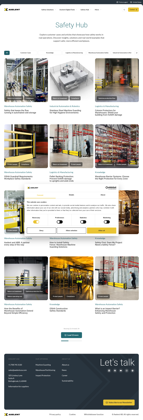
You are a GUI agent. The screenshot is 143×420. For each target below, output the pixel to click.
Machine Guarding (43, 365)
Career (64, 375)
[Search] (124, 10)
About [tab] (103, 195)
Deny (41, 230)
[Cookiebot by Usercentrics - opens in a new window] (107, 188)
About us (65, 365)
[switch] (60, 222)
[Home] (12, 9)
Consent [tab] (40, 195)
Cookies (72, 414)
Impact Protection (43, 375)
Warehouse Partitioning (45, 370)
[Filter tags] (137, 53)
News (64, 370)
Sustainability (67, 381)
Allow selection (71, 230)
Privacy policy (55, 414)
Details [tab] (71, 195)
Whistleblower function (94, 414)
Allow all (101, 230)
